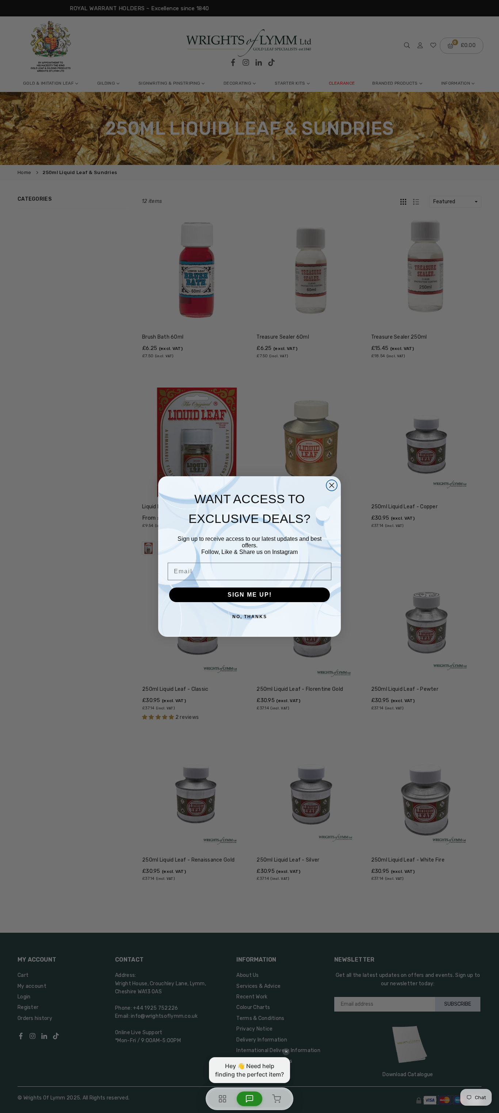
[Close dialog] (331, 485)
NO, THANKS (249, 616)
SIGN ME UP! (250, 595)
